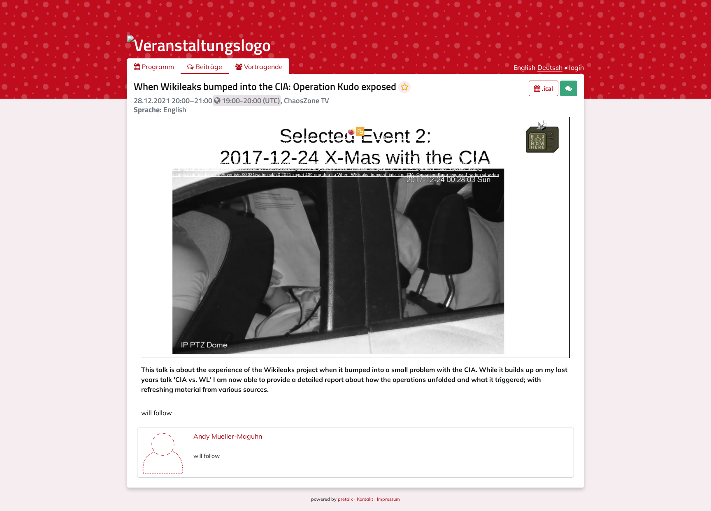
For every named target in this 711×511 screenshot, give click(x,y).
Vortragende (262, 66)
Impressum (388, 499)
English (524, 67)
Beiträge (208, 66)
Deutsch (549, 67)
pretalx (345, 499)
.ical (546, 88)
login (576, 67)
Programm (157, 66)
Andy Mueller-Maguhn (227, 436)
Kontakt (365, 499)
